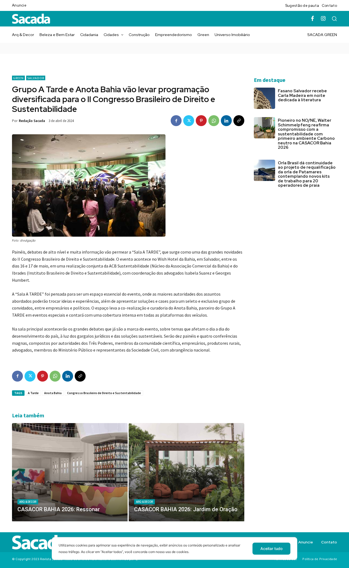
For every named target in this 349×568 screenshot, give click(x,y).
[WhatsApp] (213, 120)
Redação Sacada (32, 120)
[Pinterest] (201, 120)
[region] (174, 552)
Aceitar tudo (271, 548)
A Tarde (33, 393)
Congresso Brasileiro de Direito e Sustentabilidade (104, 393)
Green (18, 78)
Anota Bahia (53, 393)
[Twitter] (188, 120)
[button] (334, 18)
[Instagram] (323, 18)
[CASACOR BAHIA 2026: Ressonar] (70, 472)
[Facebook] (312, 18)
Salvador (35, 78)
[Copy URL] (238, 120)
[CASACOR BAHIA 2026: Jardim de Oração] (186, 472)
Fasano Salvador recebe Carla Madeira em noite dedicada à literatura (302, 95)
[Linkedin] (226, 120)
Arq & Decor (27, 501)
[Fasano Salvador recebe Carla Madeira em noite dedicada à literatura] (264, 98)
